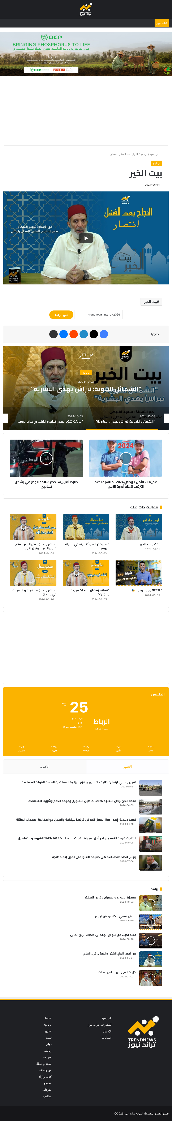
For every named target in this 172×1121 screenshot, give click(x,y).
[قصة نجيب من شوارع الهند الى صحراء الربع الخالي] (150, 940)
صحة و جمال (44, 1063)
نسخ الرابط (61, 315)
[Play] (86, 238)
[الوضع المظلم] (12, 11)
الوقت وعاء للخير (151, 544)
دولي (49, 1044)
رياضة (48, 1050)
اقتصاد (48, 1018)
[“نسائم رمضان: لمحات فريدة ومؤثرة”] (86, 573)
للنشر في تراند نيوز (100, 1024)
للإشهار (107, 1031)
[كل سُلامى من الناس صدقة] (150, 978)
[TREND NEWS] (86, 9)
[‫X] (94, 334)
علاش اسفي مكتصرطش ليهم (115, 916)
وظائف (47, 1096)
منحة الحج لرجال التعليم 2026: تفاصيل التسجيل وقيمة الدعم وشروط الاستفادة (82, 801)
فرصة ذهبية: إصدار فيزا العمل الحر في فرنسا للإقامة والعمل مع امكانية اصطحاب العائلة (76, 819)
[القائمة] (167, 11)
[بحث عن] (5, 11)
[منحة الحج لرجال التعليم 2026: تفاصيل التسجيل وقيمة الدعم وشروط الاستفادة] (150, 807)
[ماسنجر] (63, 334)
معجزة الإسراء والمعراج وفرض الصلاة (110, 897)
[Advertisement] (86, 112)
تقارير (48, 1031)
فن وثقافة (45, 1070)
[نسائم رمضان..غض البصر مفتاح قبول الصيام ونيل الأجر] (33, 527)
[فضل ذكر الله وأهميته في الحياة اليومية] (86, 527)
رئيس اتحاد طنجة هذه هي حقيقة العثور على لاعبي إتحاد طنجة (94, 857)
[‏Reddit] (73, 334)
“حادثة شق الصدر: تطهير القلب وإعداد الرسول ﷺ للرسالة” (86, 388)
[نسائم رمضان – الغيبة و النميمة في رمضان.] (33, 573)
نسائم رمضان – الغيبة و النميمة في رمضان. (34, 592)
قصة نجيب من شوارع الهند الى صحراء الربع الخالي (103, 935)
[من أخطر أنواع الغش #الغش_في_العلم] (150, 959)
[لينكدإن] (83, 334)
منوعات (47, 1089)
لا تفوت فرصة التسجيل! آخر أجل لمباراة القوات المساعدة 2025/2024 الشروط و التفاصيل (77, 838)
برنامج (143, 154)
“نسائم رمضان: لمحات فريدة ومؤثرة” (89, 592)
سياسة (47, 1057)
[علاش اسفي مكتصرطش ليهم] (150, 922)
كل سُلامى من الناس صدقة (117, 972)
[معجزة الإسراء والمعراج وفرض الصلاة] (150, 903)
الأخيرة (44, 767)
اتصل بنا (107, 1037)
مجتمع (48, 1083)
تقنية (49, 1037)
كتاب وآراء (45, 1076)
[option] (86, 388)
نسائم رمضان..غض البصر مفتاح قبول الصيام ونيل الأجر (35, 546)
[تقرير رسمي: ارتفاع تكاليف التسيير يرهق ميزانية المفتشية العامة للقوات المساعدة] (150, 788)
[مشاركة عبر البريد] (53, 334)
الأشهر (127, 767)
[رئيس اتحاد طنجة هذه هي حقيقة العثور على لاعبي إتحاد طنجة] (150, 863)
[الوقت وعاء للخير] (139, 527)
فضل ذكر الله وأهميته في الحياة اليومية (87, 546)
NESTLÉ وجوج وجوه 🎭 (146, 590)
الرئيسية (155, 154)
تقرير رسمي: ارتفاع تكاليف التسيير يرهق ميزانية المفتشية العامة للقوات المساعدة (78, 782)
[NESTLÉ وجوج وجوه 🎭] (139, 573)
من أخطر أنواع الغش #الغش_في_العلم (109, 953)
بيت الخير (150, 302)
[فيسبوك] (104, 334)
